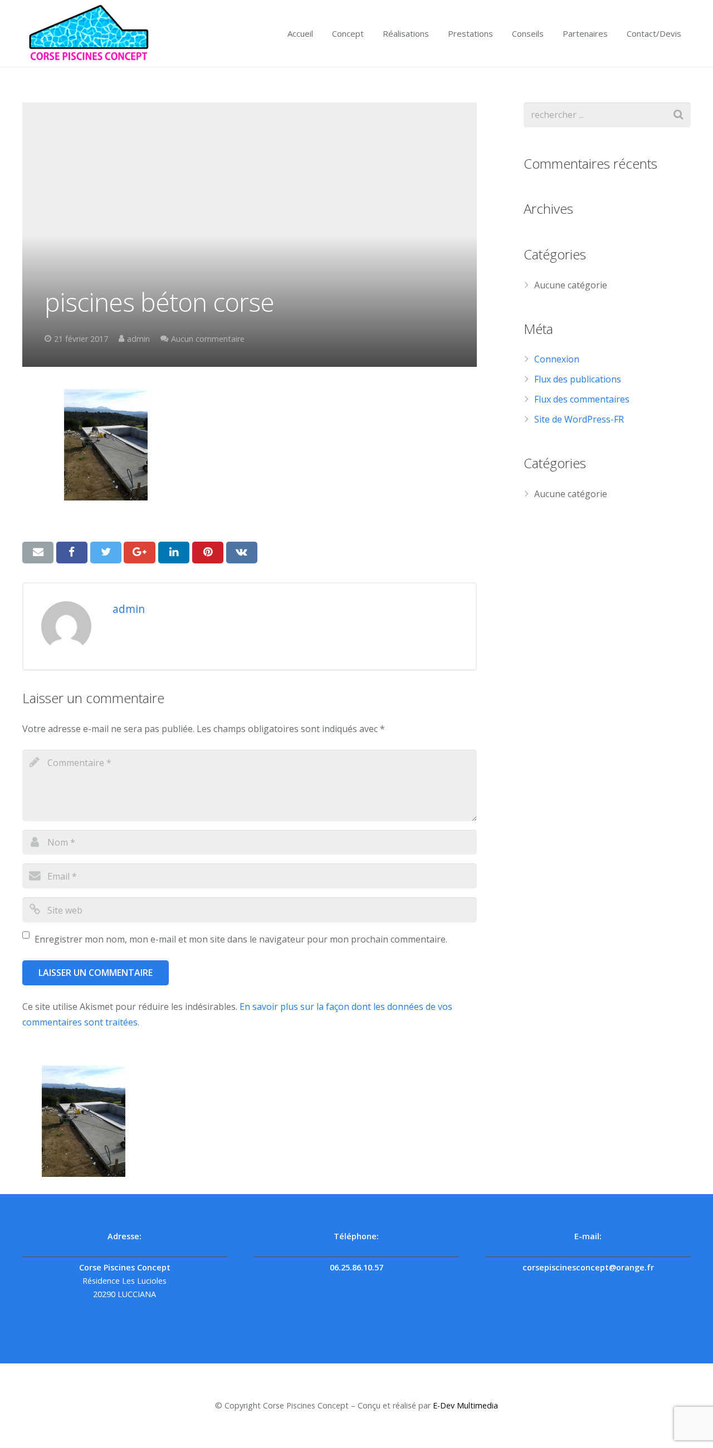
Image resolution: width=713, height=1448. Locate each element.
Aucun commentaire (208, 338)
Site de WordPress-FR (579, 419)
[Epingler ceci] (207, 552)
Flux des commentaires (581, 399)
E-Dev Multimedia (465, 1405)
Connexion (556, 359)
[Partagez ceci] (71, 552)
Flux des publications (577, 379)
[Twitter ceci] (105, 552)
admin (138, 338)
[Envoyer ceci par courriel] (37, 552)
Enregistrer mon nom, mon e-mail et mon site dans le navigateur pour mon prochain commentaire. (241, 939)
